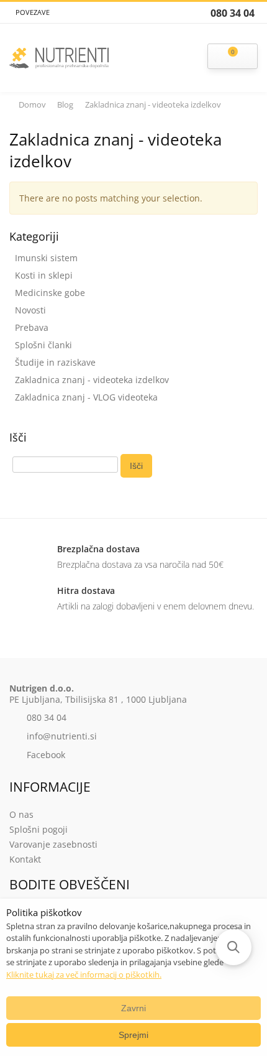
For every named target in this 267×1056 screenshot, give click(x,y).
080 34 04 (46, 717)
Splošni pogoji (38, 829)
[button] (233, 947)
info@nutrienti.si (62, 736)
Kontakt (25, 859)
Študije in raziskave (55, 362)
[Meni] (169, 57)
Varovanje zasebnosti (53, 844)
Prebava (31, 327)
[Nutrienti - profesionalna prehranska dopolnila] (59, 55)
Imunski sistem (46, 258)
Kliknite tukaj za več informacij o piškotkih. (83, 974)
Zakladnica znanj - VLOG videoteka (86, 397)
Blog (65, 104)
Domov (32, 104)
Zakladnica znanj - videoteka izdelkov (92, 380)
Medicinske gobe (50, 293)
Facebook (46, 755)
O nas (21, 814)
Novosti (30, 310)
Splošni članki (43, 345)
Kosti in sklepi (44, 275)
